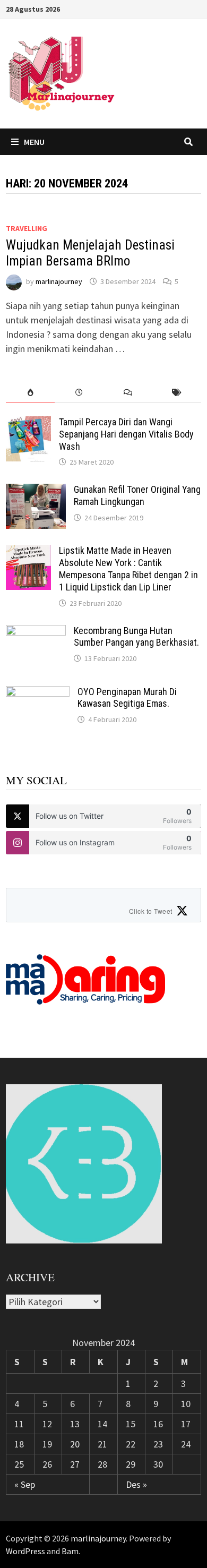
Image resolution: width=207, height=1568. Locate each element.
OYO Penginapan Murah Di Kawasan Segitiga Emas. (127, 697)
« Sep (24, 1484)
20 (75, 1444)
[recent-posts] (79, 392)
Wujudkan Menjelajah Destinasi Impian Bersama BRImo (90, 253)
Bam (70, 1551)
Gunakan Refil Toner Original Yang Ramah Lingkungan (137, 495)
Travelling (26, 228)
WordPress (25, 1551)
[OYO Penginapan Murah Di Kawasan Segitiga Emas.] (38, 693)
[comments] (128, 392)
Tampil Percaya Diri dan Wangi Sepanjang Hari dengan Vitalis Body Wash (126, 434)
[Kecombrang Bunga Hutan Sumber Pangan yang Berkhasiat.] (36, 632)
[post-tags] (176, 392)
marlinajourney (59, 281)
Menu (34, 141)
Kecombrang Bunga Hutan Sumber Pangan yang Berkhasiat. (136, 636)
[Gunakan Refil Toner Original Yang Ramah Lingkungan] (36, 491)
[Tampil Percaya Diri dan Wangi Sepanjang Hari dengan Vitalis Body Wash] (28, 423)
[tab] (30, 392)
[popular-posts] (30, 392)
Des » (136, 1484)
